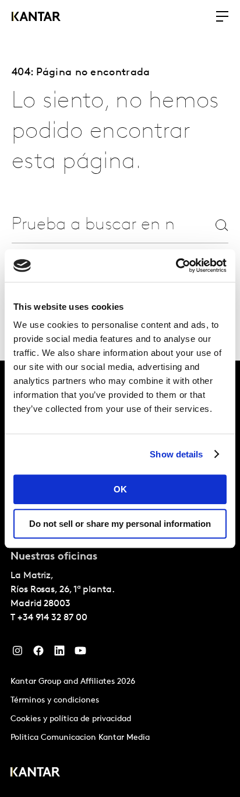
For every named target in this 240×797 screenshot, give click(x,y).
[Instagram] (17, 653)
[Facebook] (38, 653)
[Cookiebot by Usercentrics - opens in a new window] (176, 265)
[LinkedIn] (59, 653)
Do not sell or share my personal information (120, 524)
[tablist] (120, 579)
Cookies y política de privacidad (70, 719)
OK (120, 489)
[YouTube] (80, 653)
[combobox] (93, 225)
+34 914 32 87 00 (52, 618)
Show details (176, 454)
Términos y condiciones (54, 700)
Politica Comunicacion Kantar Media (80, 737)
